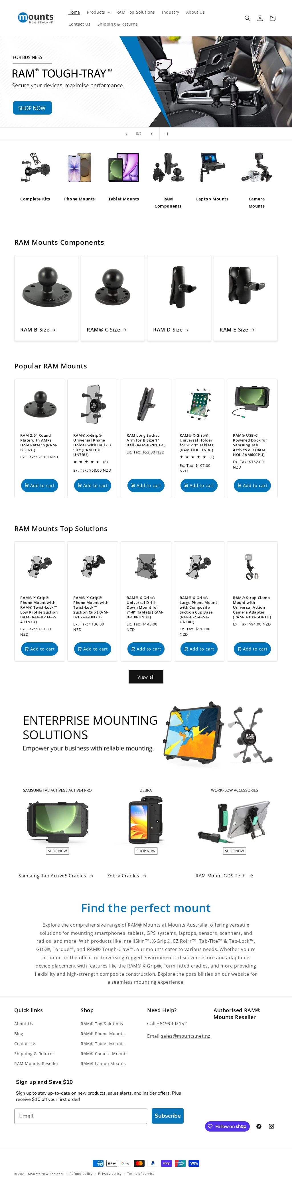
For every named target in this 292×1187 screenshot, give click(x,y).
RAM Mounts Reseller (36, 1063)
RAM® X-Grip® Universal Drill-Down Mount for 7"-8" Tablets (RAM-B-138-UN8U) (145, 608)
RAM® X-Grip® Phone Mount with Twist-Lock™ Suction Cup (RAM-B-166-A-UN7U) (91, 608)
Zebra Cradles (123, 876)
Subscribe (168, 1116)
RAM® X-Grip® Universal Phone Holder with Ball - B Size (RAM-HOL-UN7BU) (92, 445)
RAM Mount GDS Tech (221, 876)
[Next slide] (151, 134)
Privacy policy (109, 1173)
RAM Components (168, 202)
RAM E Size (234, 329)
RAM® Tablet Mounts (103, 1043)
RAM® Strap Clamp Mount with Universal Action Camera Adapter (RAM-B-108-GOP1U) (252, 608)
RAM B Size (35, 329)
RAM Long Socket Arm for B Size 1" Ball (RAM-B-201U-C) (146, 440)
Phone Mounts (79, 199)
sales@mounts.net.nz (185, 1036)
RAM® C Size (103, 329)
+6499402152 (172, 1023)
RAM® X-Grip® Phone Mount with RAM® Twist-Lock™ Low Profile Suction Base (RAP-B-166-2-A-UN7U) (39, 610)
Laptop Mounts (212, 199)
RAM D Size (168, 329)
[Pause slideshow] (165, 134)
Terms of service (141, 1173)
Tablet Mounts (123, 199)
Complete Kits (35, 199)
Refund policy (81, 1173)
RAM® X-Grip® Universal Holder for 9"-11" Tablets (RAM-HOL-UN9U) (196, 442)
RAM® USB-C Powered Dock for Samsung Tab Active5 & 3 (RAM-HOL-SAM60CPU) (250, 445)
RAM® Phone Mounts (103, 1033)
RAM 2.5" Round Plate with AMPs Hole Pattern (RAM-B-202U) (38, 442)
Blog (18, 1033)
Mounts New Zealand (45, 1174)
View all (146, 677)
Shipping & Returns (34, 1053)
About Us (23, 1023)
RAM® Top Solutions (102, 1023)
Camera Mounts (257, 202)
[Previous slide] (126, 134)
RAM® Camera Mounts (104, 1053)
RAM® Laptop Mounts (103, 1063)
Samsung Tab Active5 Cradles (52, 876)
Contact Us (25, 1043)
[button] (98, 12)
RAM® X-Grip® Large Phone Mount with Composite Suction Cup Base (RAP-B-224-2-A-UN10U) (198, 610)
